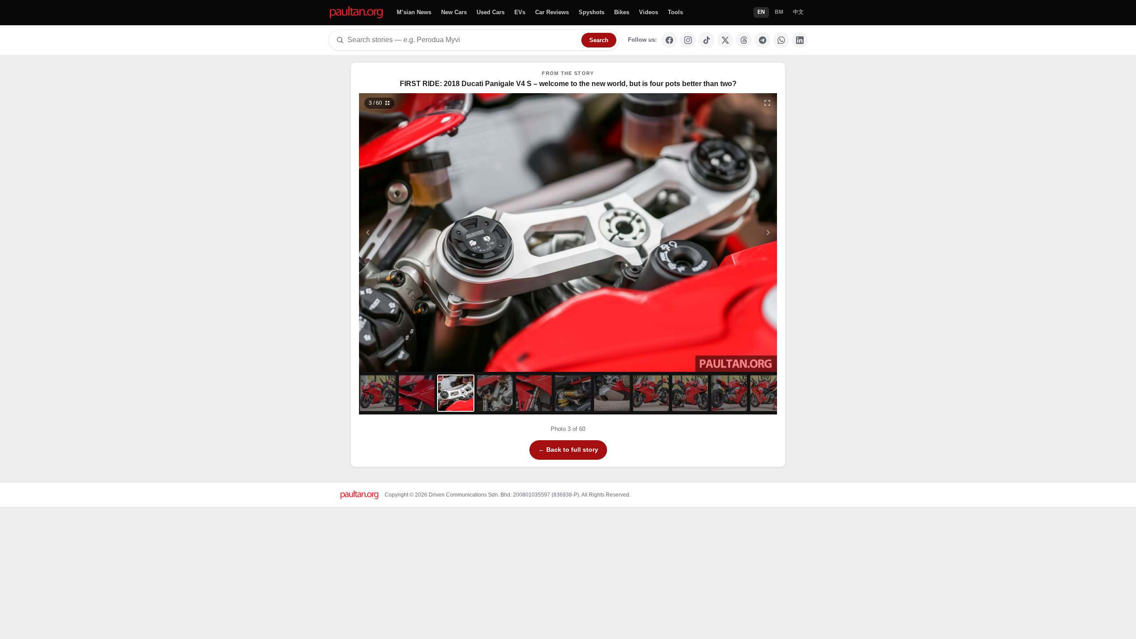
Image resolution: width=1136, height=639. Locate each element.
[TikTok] (706, 40)
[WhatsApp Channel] (781, 40)
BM (779, 12)
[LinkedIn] (800, 40)
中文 (798, 12)
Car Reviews (552, 12)
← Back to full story (568, 449)
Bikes (621, 12)
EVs (519, 12)
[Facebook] (669, 40)
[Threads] (744, 40)
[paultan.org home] (356, 13)
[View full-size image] (767, 103)
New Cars (454, 12)
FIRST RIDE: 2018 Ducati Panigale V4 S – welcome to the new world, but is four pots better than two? (568, 83)
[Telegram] (762, 40)
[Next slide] (725, 232)
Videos (648, 12)
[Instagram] (688, 40)
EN (761, 12)
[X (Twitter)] (725, 40)
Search (598, 40)
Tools (675, 12)
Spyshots (591, 12)
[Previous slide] (411, 232)
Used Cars (491, 12)
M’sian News (414, 12)
